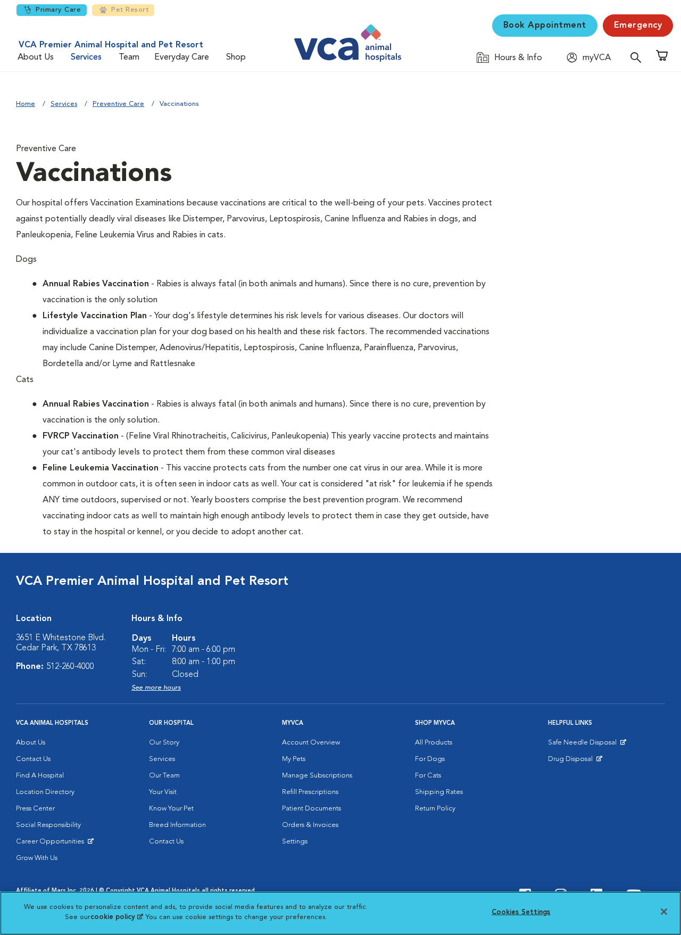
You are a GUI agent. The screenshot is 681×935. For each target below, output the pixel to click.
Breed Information (177, 825)
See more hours (156, 687)
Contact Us (33, 759)
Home (25, 104)
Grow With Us (36, 858)
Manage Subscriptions (317, 775)
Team (129, 57)
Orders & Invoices (310, 825)
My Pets (293, 759)
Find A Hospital (40, 775)
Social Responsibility (48, 825)
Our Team (164, 775)
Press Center (35, 808)
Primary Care (58, 9)
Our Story (164, 742)
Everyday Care (181, 57)
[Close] (664, 911)
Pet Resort (129, 9)
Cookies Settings (521, 912)
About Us (36, 57)
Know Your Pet (171, 808)
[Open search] (638, 57)
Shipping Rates (439, 792)
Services (86, 57)
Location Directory (45, 792)
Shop (236, 57)
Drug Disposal (575, 761)
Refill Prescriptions (310, 792)
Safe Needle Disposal (584, 745)
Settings (295, 841)
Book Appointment (544, 25)
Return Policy (435, 808)
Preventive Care (118, 104)
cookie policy (116, 917)
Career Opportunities (52, 844)
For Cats (428, 775)
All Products (433, 742)
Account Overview (311, 742)
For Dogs (430, 759)
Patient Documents (311, 808)
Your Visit (163, 792)
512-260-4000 (70, 667)
